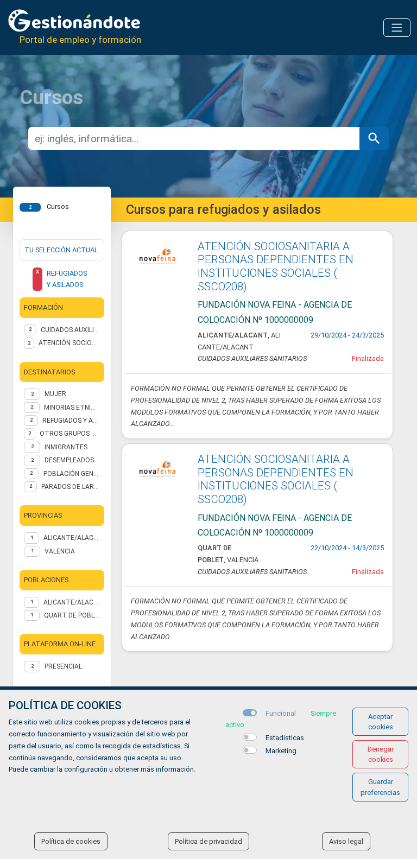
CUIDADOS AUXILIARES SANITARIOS (70, 330)
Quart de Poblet (72, 615)
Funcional (281, 713)
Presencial (63, 666)
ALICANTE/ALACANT (71, 538)
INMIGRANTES (66, 447)
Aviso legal (346, 841)
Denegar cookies (381, 754)
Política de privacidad (208, 841)
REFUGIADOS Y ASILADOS (71, 420)
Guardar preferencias (380, 787)
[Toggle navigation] (396, 27)
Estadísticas (285, 738)
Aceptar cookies (380, 721)
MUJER (55, 394)
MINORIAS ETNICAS (72, 407)
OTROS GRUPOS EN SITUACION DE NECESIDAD (70, 433)
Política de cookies (70, 841)
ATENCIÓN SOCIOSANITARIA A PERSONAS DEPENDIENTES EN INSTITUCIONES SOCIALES (69, 343)
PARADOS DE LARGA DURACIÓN (70, 487)
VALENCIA (60, 551)
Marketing (281, 751)
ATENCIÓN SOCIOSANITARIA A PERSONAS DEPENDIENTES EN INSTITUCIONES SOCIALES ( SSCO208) (275, 266)
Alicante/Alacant (71, 602)
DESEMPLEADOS (69, 460)
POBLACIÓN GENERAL (71, 474)
